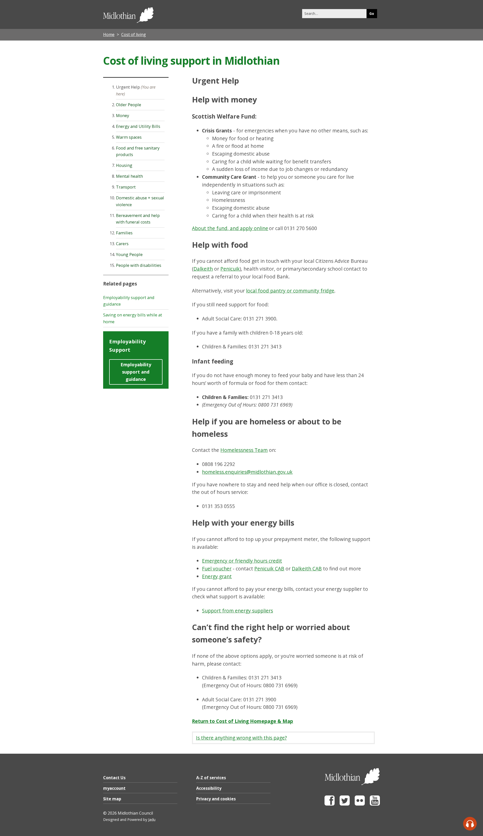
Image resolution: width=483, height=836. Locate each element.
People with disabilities (138, 265)
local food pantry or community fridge (290, 290)
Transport (126, 187)
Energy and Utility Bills (138, 126)
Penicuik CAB (269, 568)
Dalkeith (203, 268)
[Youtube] (375, 804)
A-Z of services (211, 777)
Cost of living (133, 34)
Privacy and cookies (216, 799)
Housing (124, 165)
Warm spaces (129, 137)
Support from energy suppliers (237, 610)
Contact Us (114, 777)
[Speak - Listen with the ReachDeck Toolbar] (470, 823)
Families (124, 233)
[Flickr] (360, 804)
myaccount (114, 788)
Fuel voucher (216, 568)
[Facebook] (330, 804)
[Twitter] (345, 804)
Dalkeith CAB (307, 568)
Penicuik (230, 268)
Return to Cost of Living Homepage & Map (242, 721)
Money (122, 115)
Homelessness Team (244, 450)
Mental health (129, 176)
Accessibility (208, 788)
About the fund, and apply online (230, 228)
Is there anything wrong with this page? (241, 737)
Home (108, 34)
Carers (122, 243)
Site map (112, 799)
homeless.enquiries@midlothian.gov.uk (247, 471)
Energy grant (217, 576)
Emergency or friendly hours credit (242, 560)
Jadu (151, 819)
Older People (128, 104)
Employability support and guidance (135, 371)
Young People (129, 254)
